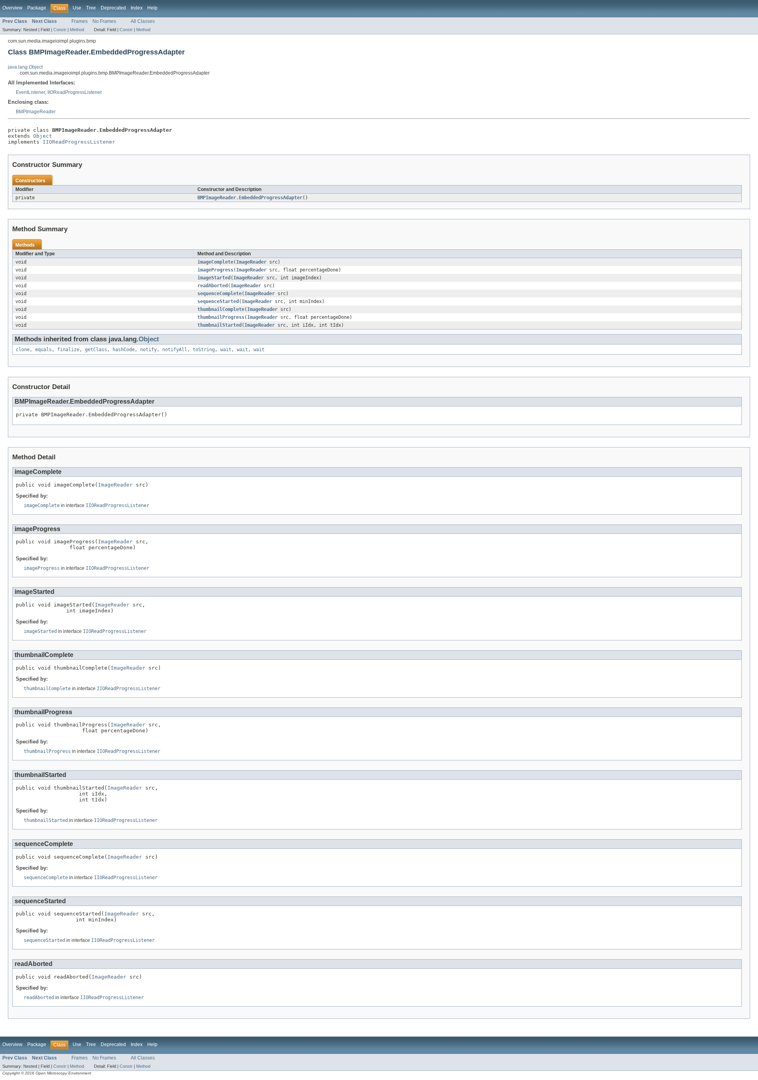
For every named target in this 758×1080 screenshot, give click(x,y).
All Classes (143, 21)
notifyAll (174, 349)
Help (152, 8)
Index (137, 8)
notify (148, 349)
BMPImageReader (36, 111)
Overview (12, 8)
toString (204, 349)
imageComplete (215, 262)
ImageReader (251, 262)
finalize (68, 349)
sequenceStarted (218, 301)
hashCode (124, 349)
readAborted (212, 285)
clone (23, 349)
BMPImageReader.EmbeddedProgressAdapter (249, 197)
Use (77, 8)
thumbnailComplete (220, 309)
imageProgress (215, 270)
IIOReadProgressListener (74, 92)
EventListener (30, 92)
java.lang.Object (25, 67)
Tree (91, 8)
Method (77, 29)
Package (36, 8)
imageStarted (214, 278)
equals (43, 349)
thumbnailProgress (220, 317)
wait (225, 349)
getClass (96, 349)
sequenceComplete (219, 293)
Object (42, 136)
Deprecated (113, 8)
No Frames (104, 21)
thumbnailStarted (219, 325)
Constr (59, 29)
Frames (79, 21)
